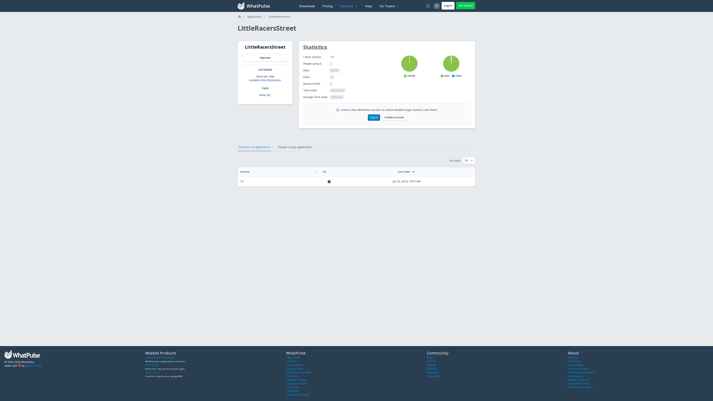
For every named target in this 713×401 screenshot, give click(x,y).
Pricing (328, 6)
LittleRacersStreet (279, 16)
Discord (431, 361)
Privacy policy (576, 365)
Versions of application (254, 147)
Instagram (433, 376)
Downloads (307, 6)
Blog (430, 357)
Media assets (576, 376)
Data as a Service (296, 383)
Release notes (294, 368)
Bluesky (431, 365)
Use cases (292, 376)
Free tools (292, 387)
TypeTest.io (152, 372)
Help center (293, 357)
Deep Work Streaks (298, 394)
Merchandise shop (579, 383)
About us (573, 357)
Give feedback (294, 365)
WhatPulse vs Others (580, 387)
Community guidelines (581, 372)
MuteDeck (151, 365)
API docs (291, 361)
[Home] (239, 17)
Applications (254, 16)
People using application (295, 147)
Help (368, 6)
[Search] (428, 6)
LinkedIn (432, 368)
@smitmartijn (33, 365)
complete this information (265, 80)
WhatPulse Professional (159, 357)
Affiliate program (578, 380)
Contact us (574, 361)
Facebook (433, 372)
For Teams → (388, 6)
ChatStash (292, 391)
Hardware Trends (296, 380)
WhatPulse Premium (298, 372)
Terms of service (578, 368)
